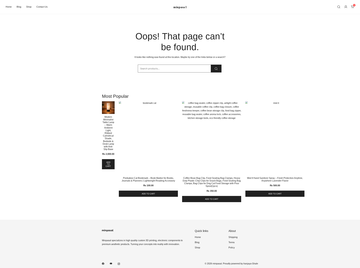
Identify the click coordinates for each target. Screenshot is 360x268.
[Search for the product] (216, 68)
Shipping (233, 237)
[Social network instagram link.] (119, 263)
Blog (19, 7)
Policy (232, 247)
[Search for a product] (339, 7)
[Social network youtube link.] (111, 263)
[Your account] (345, 7)
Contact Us (42, 7)
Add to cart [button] (108, 164)
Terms (232, 242)
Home (9, 7)
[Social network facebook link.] (103, 263)
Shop (29, 7)
